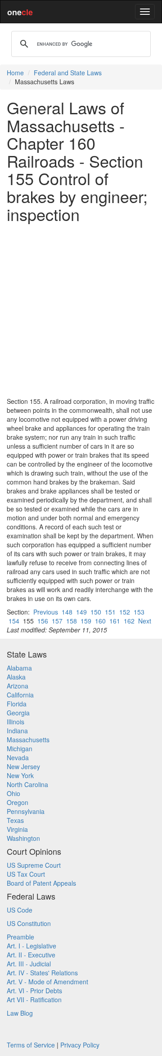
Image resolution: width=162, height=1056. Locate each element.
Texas (15, 820)
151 (110, 611)
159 (86, 620)
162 (129, 620)
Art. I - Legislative (31, 945)
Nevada (18, 757)
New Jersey (23, 766)
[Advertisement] (81, 309)
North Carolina (27, 784)
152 (124, 611)
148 (67, 611)
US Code (19, 909)
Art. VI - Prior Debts (34, 990)
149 (81, 611)
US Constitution (29, 923)
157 (57, 620)
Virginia (17, 829)
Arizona (17, 685)
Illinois (15, 721)
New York (20, 775)
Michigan (19, 748)
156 (42, 620)
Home (15, 72)
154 (14, 620)
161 (114, 620)
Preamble (20, 936)
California (20, 694)
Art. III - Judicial (29, 963)
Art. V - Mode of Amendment (47, 981)
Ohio (13, 793)
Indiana (17, 730)
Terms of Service (31, 1044)
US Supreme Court (34, 865)
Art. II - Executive (31, 954)
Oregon (17, 802)
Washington (23, 838)
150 (95, 611)
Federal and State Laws (68, 72)
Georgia (18, 712)
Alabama (19, 667)
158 (71, 620)
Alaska (16, 676)
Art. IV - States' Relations (42, 972)
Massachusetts (28, 739)
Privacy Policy (79, 1044)
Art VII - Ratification (34, 999)
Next (144, 620)
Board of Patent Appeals (41, 883)
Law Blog (20, 1012)
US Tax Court (26, 874)
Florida (17, 703)
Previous (45, 611)
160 (100, 620)
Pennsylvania (26, 811)
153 (139, 611)
